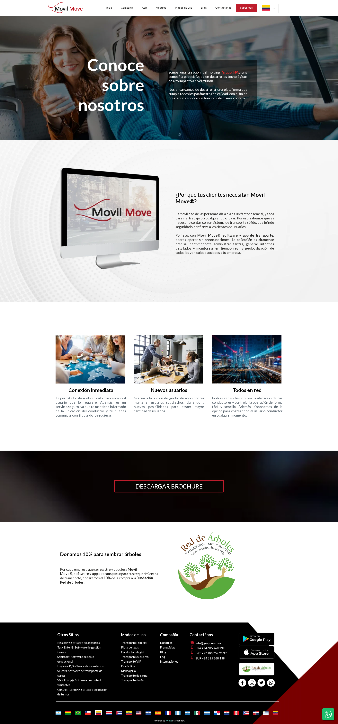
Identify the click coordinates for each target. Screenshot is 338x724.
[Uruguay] (266, 713)
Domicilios (128, 666)
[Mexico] (197, 713)
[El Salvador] (148, 713)
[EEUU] (138, 713)
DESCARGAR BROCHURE (169, 486)
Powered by (159, 720)
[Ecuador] (129, 713)
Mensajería (128, 671)
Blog (163, 652)
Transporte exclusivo (135, 656)
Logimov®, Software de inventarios (80, 666)
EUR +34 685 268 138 (210, 658)
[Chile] (88, 713)
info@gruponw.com (208, 643)
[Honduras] (187, 713)
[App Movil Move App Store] (256, 657)
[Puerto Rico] (246, 713)
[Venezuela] (275, 713)
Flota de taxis (130, 647)
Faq (162, 656)
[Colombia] (98, 712)
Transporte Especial (134, 642)
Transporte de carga (134, 675)
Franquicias (167, 647)
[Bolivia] (68, 713)
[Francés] (168, 713)
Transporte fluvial (132, 680)
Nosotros (166, 642)
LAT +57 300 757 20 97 (211, 653)
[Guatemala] (178, 713)
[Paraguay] (226, 713)
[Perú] (236, 713)
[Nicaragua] (207, 713)
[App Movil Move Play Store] (256, 643)
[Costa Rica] (109, 713)
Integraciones (169, 661)
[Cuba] (119, 713)
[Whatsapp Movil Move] (271, 683)
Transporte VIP (131, 661)
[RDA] (206, 601)
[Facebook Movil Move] (242, 683)
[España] (158, 713)
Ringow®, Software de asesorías (78, 642)
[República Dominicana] (256, 713)
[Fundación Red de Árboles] (256, 673)
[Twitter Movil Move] (261, 683)
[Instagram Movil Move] (252, 683)
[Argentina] (58, 713)
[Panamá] (217, 713)
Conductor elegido (133, 652)
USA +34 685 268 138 (210, 648)
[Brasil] (78, 713)
